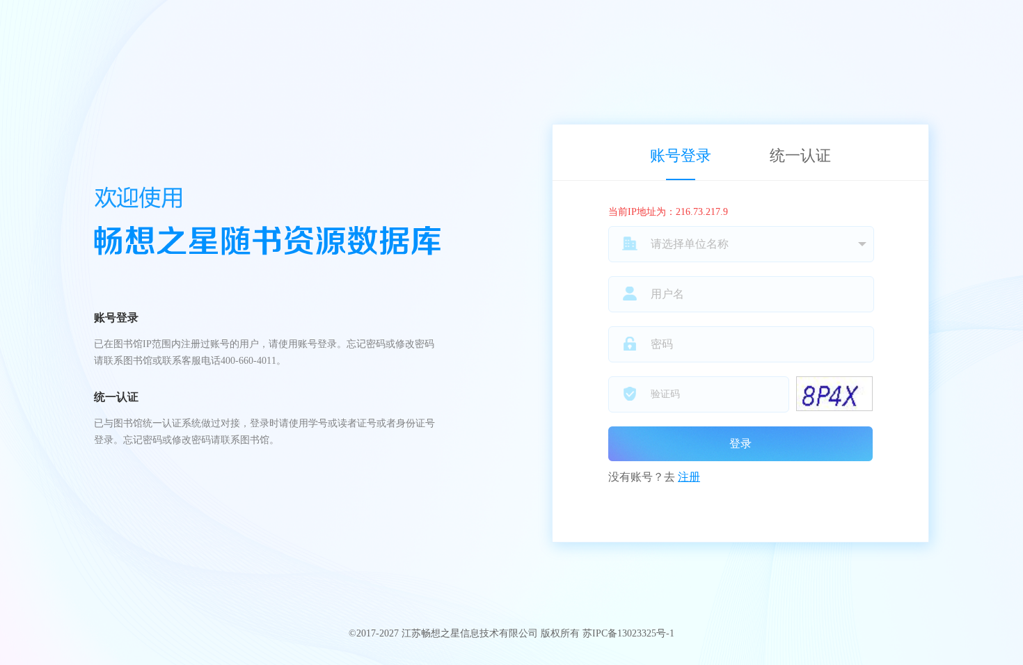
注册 (689, 477)
